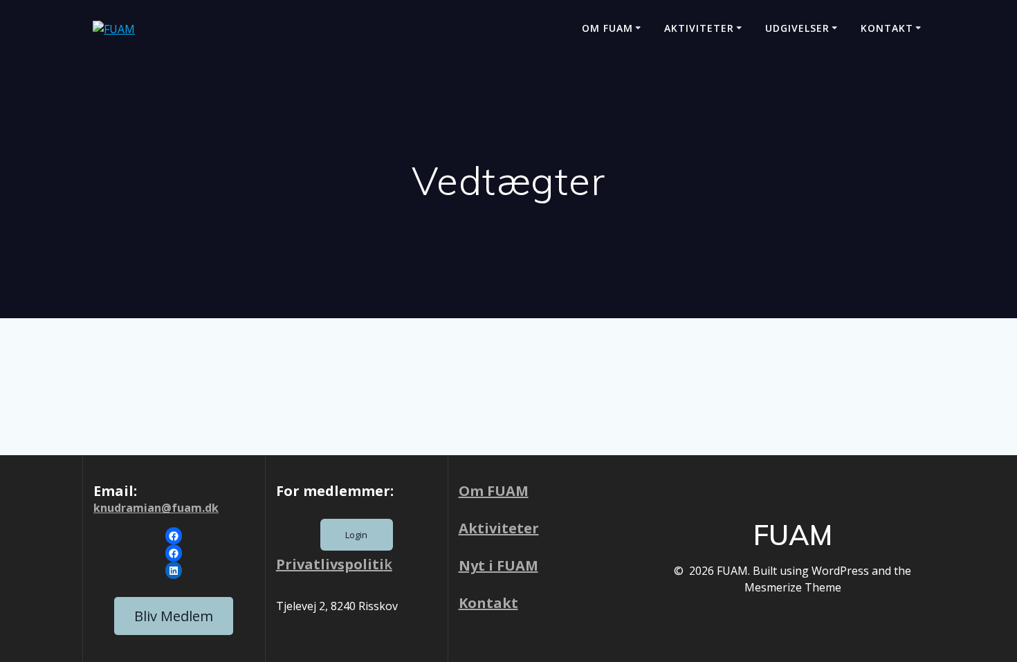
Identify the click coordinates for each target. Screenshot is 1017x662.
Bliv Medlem (173, 616)
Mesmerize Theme (792, 587)
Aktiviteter (699, 28)
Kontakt (887, 28)
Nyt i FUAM (498, 565)
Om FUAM (607, 28)
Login (356, 534)
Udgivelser (797, 28)
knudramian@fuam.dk (156, 507)
